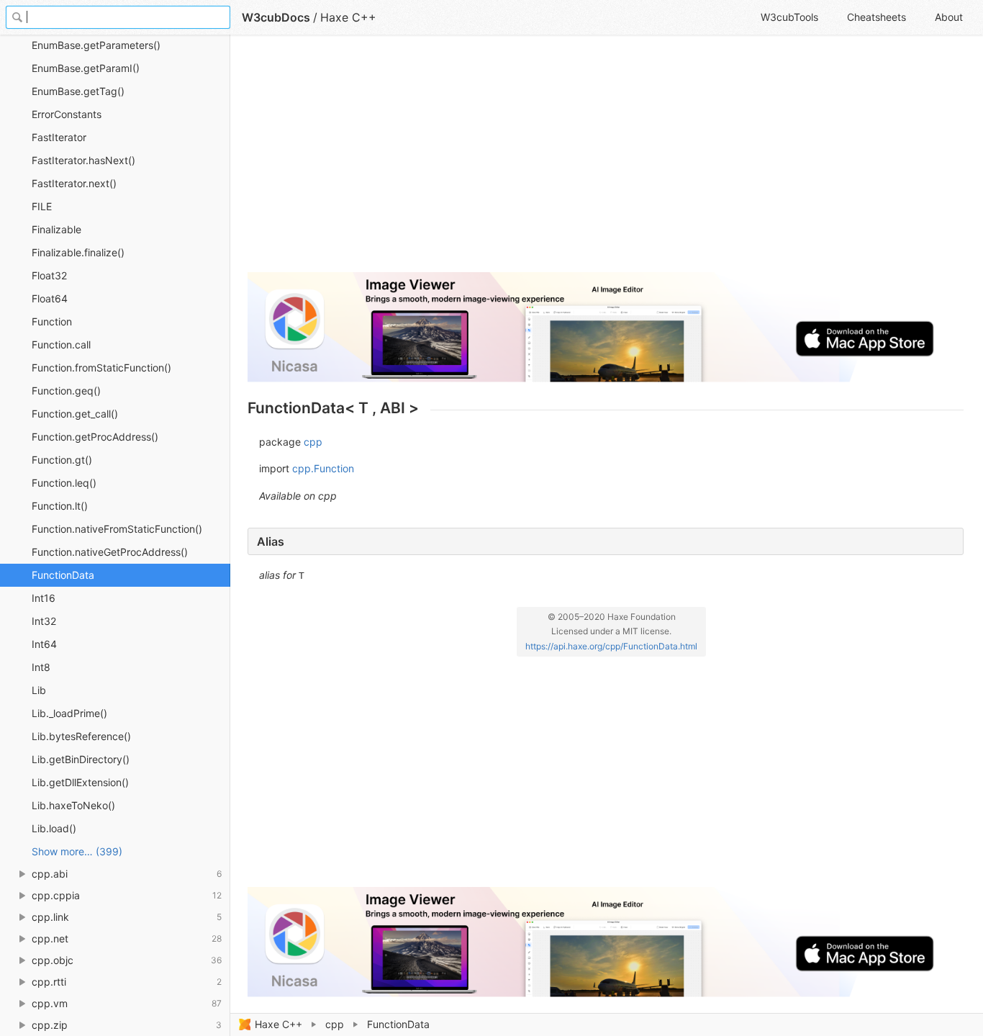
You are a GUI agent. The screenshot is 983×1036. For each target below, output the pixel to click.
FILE (42, 206)
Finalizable (56, 229)
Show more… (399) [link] (77, 851)
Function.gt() (62, 460)
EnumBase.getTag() (78, 91)
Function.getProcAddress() (95, 437)
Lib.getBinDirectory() (81, 759)
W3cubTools (789, 17)
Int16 (43, 598)
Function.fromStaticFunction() (101, 367)
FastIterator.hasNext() (83, 160)
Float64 (50, 298)
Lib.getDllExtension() (80, 782)
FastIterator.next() (74, 183)
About (949, 17)
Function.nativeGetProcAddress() (110, 552)
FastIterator (59, 137)
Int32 (44, 621)
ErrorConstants (66, 114)
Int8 (41, 667)
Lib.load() (54, 828)
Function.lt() (60, 506)
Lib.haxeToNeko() (73, 805)
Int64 (44, 644)
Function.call (61, 344)
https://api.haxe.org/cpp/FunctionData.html (611, 646)
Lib (39, 690)
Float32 (49, 275)
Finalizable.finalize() (78, 252)
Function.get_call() (75, 413)
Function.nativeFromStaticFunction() (117, 529)
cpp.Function (323, 468)
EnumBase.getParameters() (96, 45)
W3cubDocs (276, 17)
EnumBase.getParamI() (86, 68)
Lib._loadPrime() (69, 713)
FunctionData (63, 575)
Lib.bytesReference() (81, 736)
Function (52, 321)
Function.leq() (64, 483)
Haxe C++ (278, 1024)
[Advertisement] (606, 160)
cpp (334, 1024)
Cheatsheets (876, 17)
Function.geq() (66, 390)
